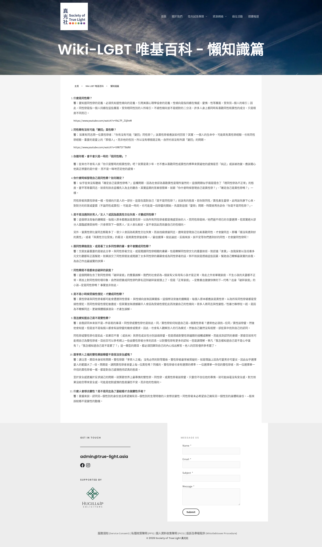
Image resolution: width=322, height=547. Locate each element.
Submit (190, 512)
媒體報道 (253, 16)
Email (185, 459)
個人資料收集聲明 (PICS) (170, 533)
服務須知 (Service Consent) (114, 533)
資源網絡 (218, 16)
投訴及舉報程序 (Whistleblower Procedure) (211, 533)
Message (187, 486)
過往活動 (237, 16)
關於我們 (177, 16)
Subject (186, 472)
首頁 (163, 16)
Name (185, 445)
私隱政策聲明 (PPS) (142, 533)
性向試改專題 (196, 16)
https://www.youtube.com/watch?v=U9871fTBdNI (102, 147)
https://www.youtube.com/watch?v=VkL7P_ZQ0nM (102, 120)
